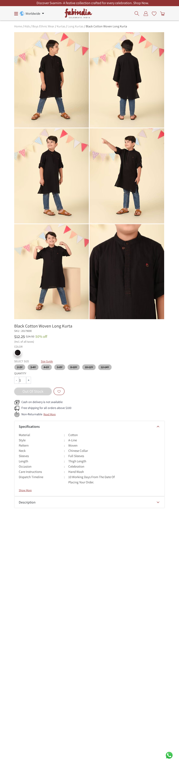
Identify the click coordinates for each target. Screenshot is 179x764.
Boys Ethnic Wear (43, 26)
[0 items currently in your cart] (161, 13)
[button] (17, 352)
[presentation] (138, 13)
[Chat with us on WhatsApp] (169, 754)
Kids (27, 26)
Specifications (29, 426)
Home (18, 26)
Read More (49, 414)
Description (27, 502)
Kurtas (61, 26)
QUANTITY (20, 373)
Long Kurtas (75, 26)
